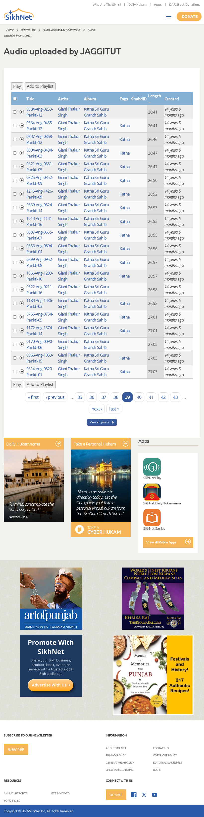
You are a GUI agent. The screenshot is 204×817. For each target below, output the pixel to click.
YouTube (154, 795)
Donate (190, 16)
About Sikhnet (116, 748)
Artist (63, 99)
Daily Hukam (137, 4)
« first (33, 397)
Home (9, 30)
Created (171, 99)
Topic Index (12, 800)
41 (151, 397)
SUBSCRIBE (16, 749)
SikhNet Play (28, 30)
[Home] (19, 14)
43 (175, 397)
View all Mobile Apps (161, 542)
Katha (125, 125)
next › (97, 409)
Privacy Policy (115, 755)
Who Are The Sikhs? (107, 4)
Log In (157, 770)
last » (114, 409)
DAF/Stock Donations (184, 4)
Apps (158, 4)
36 (91, 397)
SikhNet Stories (154, 528)
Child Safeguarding (119, 770)
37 (104, 397)
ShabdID (139, 99)
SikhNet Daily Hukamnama (162, 503)
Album (90, 99)
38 (115, 397)
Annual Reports (15, 793)
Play (17, 86)
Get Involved (60, 793)
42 (163, 397)
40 (139, 397)
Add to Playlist (40, 86)
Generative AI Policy (120, 762)
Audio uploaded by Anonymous (61, 30)
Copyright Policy (165, 755)
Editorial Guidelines (167, 762)
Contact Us (161, 748)
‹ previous (55, 397)
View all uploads (100, 422)
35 (79, 397)
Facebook (134, 794)
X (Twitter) (144, 795)
